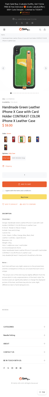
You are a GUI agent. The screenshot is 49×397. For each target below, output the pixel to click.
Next (46, 68)
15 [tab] (33, 93)
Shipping (8, 166)
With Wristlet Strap (18, 158)
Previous (3, 68)
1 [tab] (11, 93)
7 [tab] (20, 93)
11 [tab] (26, 93)
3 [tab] (14, 93)
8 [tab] (22, 93)
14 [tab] (31, 93)
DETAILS (26, 12)
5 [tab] (17, 93)
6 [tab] (18, 93)
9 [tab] (23, 93)
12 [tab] (28, 93)
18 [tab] (38, 93)
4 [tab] (15, 93)
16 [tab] (34, 93)
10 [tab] (25, 93)
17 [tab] (36, 93)
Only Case (6, 158)
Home (3, 35)
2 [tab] (12, 93)
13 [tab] (30, 93)
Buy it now (24, 197)
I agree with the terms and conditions (18, 191)
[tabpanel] (24, 67)
